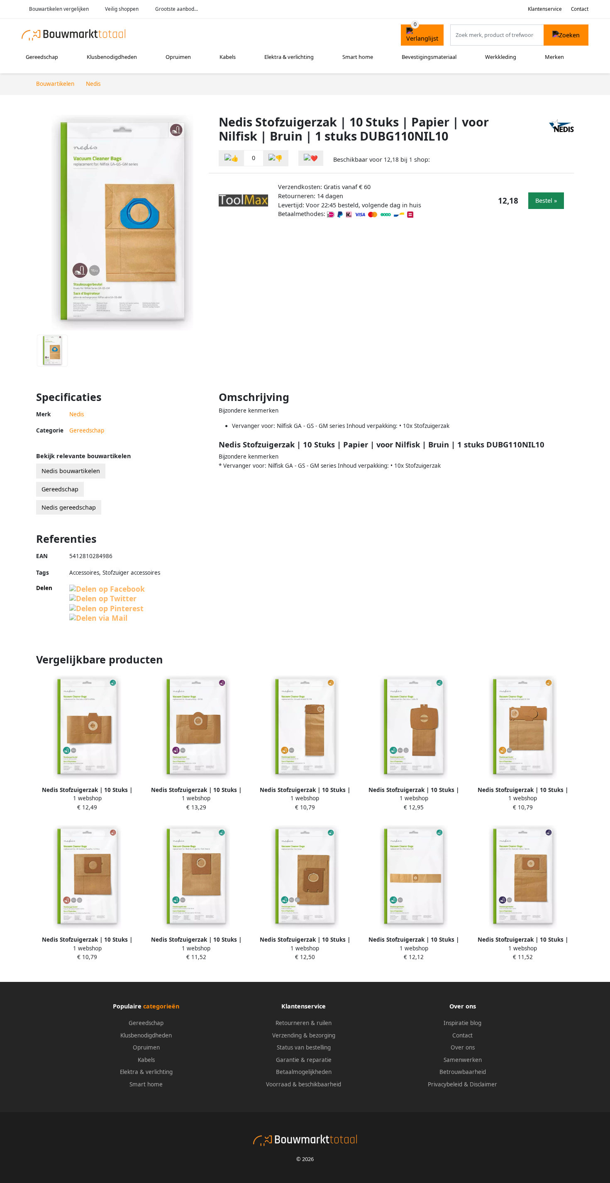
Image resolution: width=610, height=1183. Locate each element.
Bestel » (546, 200)
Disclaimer (483, 1084)
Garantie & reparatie (304, 1060)
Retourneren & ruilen (304, 1023)
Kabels (228, 57)
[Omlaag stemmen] (275, 158)
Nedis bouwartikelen (70, 471)
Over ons (463, 1047)
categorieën (161, 1006)
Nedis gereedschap (68, 507)
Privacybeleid (445, 1084)
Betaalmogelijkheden (304, 1072)
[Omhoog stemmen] (231, 158)
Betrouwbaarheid (462, 1072)
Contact (579, 9)
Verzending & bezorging (303, 1035)
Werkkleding (500, 57)
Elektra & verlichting (289, 57)
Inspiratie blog (462, 1023)
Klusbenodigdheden (112, 57)
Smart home (357, 57)
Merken (554, 57)
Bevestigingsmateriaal (429, 57)
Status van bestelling (304, 1047)
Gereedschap (42, 57)
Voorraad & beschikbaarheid (303, 1084)
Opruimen (178, 57)
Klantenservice (545, 9)
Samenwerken (463, 1060)
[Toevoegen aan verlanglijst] (310, 158)
